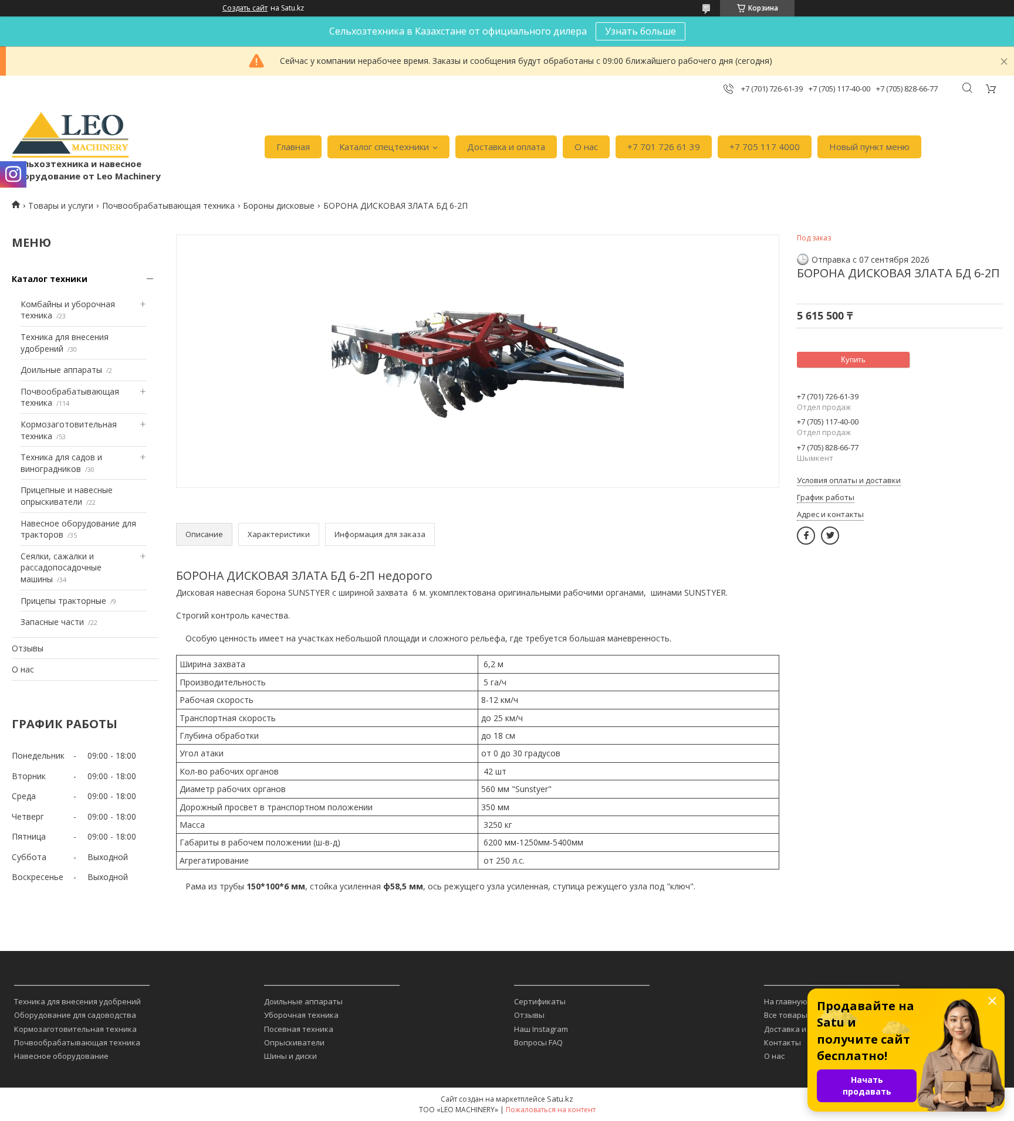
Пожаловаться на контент (551, 1110)
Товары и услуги (60, 205)
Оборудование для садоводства (75, 1015)
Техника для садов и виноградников (61, 462)
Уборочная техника (301, 1015)
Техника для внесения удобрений (77, 1001)
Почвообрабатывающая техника (168, 205)
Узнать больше (640, 31)
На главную (785, 1001)
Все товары (785, 1015)
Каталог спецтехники (384, 146)
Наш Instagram (541, 1029)
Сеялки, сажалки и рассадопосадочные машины (61, 568)
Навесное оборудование (61, 1056)
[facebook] (806, 535)
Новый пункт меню (869, 146)
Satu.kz (560, 1098)
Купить (853, 359)
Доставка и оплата (506, 146)
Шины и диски (290, 1056)
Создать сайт (245, 8)
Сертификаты (540, 1001)
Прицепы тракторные (63, 600)
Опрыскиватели (294, 1042)
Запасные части (52, 621)
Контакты (782, 1042)
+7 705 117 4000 (764, 146)
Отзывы (27, 648)
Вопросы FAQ (538, 1042)
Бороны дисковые (279, 205)
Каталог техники (49, 278)
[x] (830, 535)
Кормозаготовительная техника (75, 1029)
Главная (293, 146)
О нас (586, 146)
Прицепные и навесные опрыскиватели (67, 495)
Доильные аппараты (61, 369)
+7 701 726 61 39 (663, 146)
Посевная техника (298, 1029)
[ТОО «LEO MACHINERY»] (70, 135)
